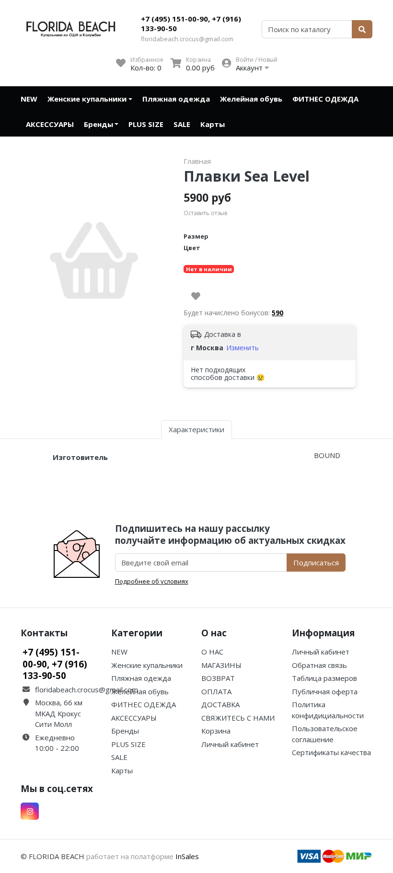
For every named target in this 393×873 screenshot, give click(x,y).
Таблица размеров (324, 678)
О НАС (212, 651)
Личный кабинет (230, 744)
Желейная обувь (251, 98)
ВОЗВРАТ (218, 678)
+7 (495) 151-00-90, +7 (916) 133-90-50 (191, 23)
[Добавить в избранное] (196, 296)
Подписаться (316, 562)
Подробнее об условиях (151, 581)
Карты (212, 124)
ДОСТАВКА (220, 704)
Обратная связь (319, 665)
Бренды (98, 124)
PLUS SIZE (145, 124)
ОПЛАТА (216, 691)
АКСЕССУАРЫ (50, 124)
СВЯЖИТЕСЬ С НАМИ (238, 718)
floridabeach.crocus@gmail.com (187, 38)
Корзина (216, 730)
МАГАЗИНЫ (221, 665)
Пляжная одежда (176, 98)
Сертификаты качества (331, 752)
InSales (187, 856)
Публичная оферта (325, 691)
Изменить (242, 347)
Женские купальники (87, 98)
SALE (181, 124)
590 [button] (277, 312)
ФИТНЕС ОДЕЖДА (325, 98)
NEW (29, 98)
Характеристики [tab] (196, 429)
